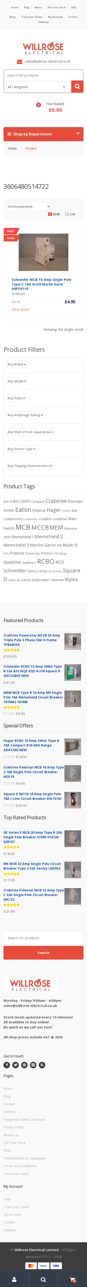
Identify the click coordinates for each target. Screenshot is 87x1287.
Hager (54, 509)
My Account (55, 17)
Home (15, 7)
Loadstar (60, 518)
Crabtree (56, 500)
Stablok (26, 580)
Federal (39, 510)
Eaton (23, 509)
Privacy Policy (13, 1127)
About (38, 7)
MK (59, 545)
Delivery (43, 22)
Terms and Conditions (20, 1166)
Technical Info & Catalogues (24, 1158)
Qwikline (12, 562)
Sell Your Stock (56, 7)
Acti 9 (7, 501)
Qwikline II (29, 562)
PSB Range (60, 553)
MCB (23, 527)
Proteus (47, 553)
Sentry (32, 571)
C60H (25, 501)
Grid (56, 214)
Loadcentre (13, 518)
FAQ (73, 7)
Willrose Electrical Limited (36, 1249)
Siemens (57, 571)
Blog (26, 7)
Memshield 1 (23, 536)
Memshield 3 (16, 545)
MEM (56, 527)
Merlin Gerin (43, 545)
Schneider (14, 570)
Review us (11, 1135)
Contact (72, 17)
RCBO (46, 561)
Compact (38, 501)
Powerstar (33, 553)
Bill (16, 501)
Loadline (45, 519)
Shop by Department (32, 134)
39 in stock (45, 273)
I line (73, 510)
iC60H (65, 510)
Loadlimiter (30, 519)
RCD (59, 562)
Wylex (71, 579)
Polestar (17, 553)
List (72, 214)
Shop (12, 17)
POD (6, 553)
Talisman (57, 579)
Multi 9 (70, 545)
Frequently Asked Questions (24, 1119)
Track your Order (32, 17)
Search (43, 952)
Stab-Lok (14, 580)
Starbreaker (40, 580)
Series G (44, 571)
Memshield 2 (49, 536)
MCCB (40, 527)
